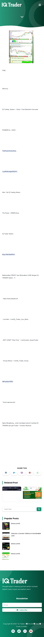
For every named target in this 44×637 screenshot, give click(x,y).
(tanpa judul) (15, 523)
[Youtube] (31, 631)
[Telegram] (19, 631)
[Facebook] (13, 631)
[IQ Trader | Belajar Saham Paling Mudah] (12, 5)
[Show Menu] (39, 5)
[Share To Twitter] (14, 473)
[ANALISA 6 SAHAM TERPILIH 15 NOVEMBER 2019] (6, 539)
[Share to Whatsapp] (37, 473)
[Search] (39, 509)
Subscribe (23, 610)
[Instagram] (25, 631)
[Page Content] (22, 17)
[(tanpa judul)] (6, 529)
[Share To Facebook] (6, 473)
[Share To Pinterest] (29, 473)
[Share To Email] (21, 473)
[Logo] (22, 581)
